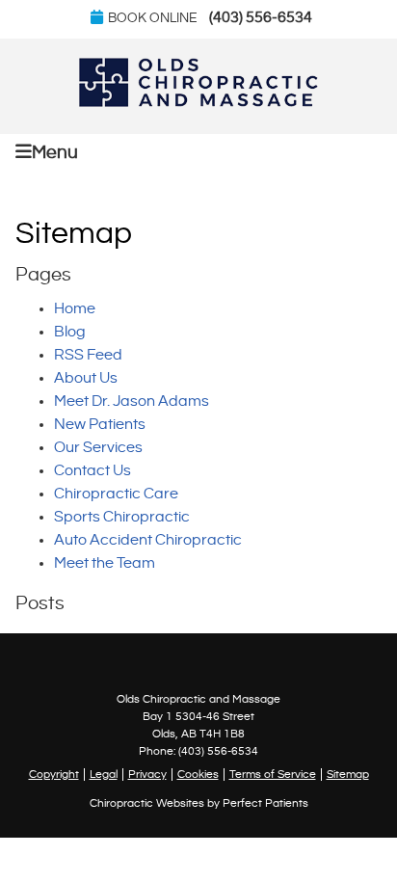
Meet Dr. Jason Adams (131, 401)
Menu (55, 152)
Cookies (198, 774)
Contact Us (92, 471)
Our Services (98, 448)
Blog (70, 332)
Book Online (153, 18)
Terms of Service (272, 774)
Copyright (54, 774)
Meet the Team (104, 563)
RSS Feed (88, 355)
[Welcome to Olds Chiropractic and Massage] (198, 102)
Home (74, 309)
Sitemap (348, 774)
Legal (104, 774)
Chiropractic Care (116, 494)
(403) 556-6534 (260, 18)
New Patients (100, 424)
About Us (86, 378)
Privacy (147, 774)
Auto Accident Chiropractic (148, 540)
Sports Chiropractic (122, 517)
